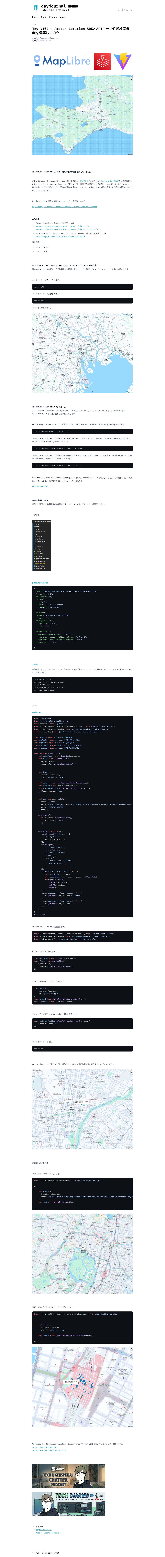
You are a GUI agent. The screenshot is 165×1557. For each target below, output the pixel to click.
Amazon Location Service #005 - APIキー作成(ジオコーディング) (67, 229)
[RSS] (127, 10)
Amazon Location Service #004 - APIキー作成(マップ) (62, 226)
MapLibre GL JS (44, 1530)
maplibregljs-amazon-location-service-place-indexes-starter (64, 207)
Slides (53, 17)
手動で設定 (84, 181)
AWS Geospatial (40, 486)
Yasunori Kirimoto (49, 38)
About (63, 17)
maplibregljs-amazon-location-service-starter (60, 236)
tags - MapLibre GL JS (44, 1447)
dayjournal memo (59, 6)
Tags (43, 17)
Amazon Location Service (49, 1533)
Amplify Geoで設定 (110, 181)
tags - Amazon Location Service (49, 1450)
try (34, 24)
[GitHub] (123, 10)
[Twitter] (119, 10)
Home (34, 17)
